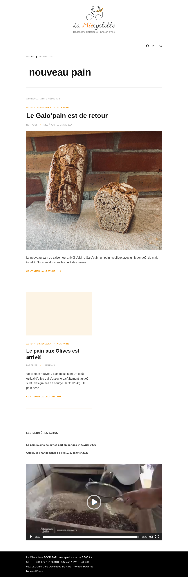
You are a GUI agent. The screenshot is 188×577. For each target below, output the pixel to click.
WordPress (36, 571)
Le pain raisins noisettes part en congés (51, 444)
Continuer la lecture (40, 271)
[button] (94, 502)
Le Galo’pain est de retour (67, 115)
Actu (29, 107)
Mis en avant (45, 107)
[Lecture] (31, 537)
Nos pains (63, 107)
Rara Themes (74, 566)
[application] (94, 502)
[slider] (91, 537)
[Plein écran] (157, 537)
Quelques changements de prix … (47, 452)
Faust (34, 125)
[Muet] (151, 537)
